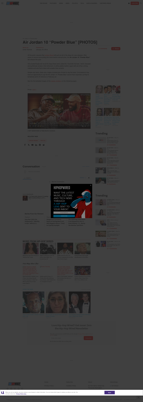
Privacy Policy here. (21, 394)
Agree (109, 392)
